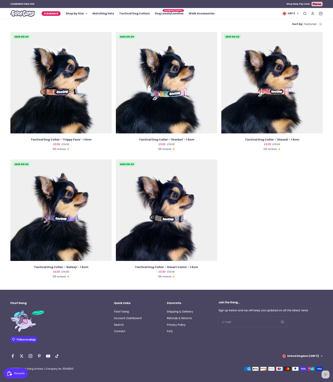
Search (119, 325)
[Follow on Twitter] (21, 356)
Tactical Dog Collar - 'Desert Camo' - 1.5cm (166, 267)
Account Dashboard (128, 318)
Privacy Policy (176, 325)
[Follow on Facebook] (12, 356)
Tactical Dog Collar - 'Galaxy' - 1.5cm (61, 267)
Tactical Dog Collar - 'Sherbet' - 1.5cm (166, 140)
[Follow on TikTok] (57, 356)
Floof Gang (121, 312)
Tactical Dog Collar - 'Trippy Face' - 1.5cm (61, 140)
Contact (119, 331)
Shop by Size (75, 13)
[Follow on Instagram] (30, 356)
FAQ (170, 331)
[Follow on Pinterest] (39, 356)
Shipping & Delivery (180, 312)
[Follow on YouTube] (48, 356)
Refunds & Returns (179, 318)
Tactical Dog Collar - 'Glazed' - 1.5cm (272, 140)
